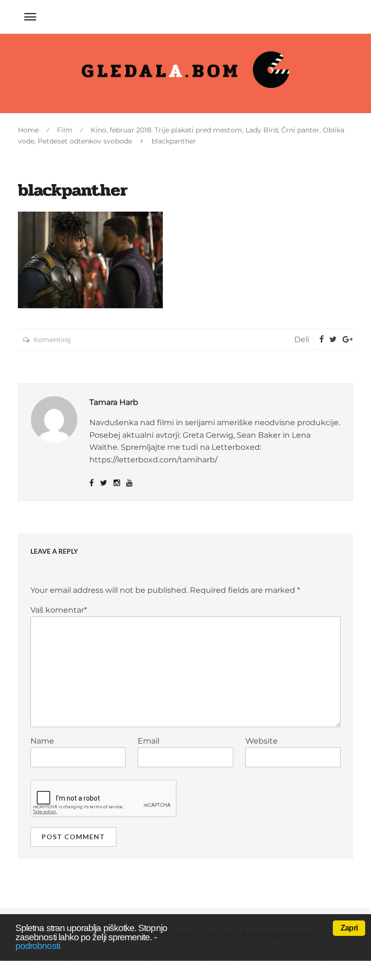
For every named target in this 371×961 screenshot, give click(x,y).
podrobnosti (37, 946)
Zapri (349, 928)
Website (261, 741)
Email (148, 741)
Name (42, 741)
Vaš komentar (58, 610)
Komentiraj (52, 339)
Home (28, 130)
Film (64, 130)
